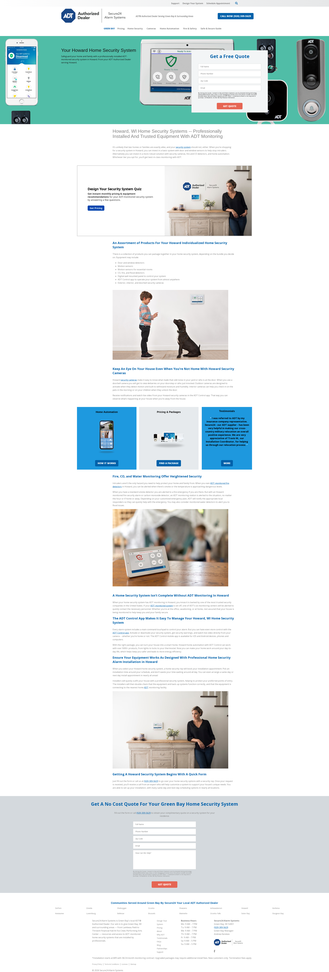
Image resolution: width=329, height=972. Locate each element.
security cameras (129, 380)
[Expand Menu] (144, 29)
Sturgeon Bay (278, 913)
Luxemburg (91, 913)
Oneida (89, 908)
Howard (244, 908)
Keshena (276, 908)
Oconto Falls (215, 913)
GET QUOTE (229, 106)
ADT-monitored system (161, 605)
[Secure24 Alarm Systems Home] (93, 16)
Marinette (183, 913)
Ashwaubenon (216, 908)
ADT (146, 687)
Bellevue (120, 913)
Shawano (183, 908)
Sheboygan (121, 908)
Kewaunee (59, 913)
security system (183, 147)
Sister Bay (245, 913)
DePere (58, 908)
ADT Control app (121, 632)
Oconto (151, 908)
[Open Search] (236, 3)
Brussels (151, 913)
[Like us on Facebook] (214, 951)
